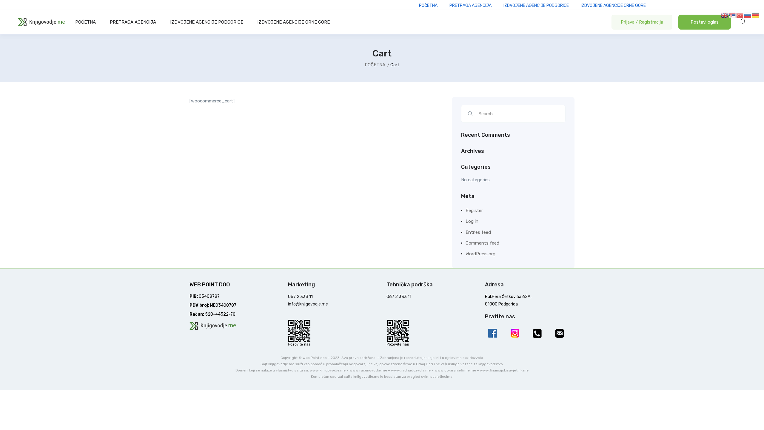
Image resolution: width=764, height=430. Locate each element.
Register (474, 210)
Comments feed (482, 243)
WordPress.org (480, 254)
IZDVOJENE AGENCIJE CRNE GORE (293, 22)
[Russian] (748, 15)
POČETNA (85, 22)
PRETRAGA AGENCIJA (133, 22)
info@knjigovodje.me (308, 304)
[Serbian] (732, 15)
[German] (756, 15)
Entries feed (478, 232)
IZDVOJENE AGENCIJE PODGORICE (206, 22)
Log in (472, 221)
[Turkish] (740, 15)
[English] (724, 15)
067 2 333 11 (300, 296)
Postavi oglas (705, 22)
